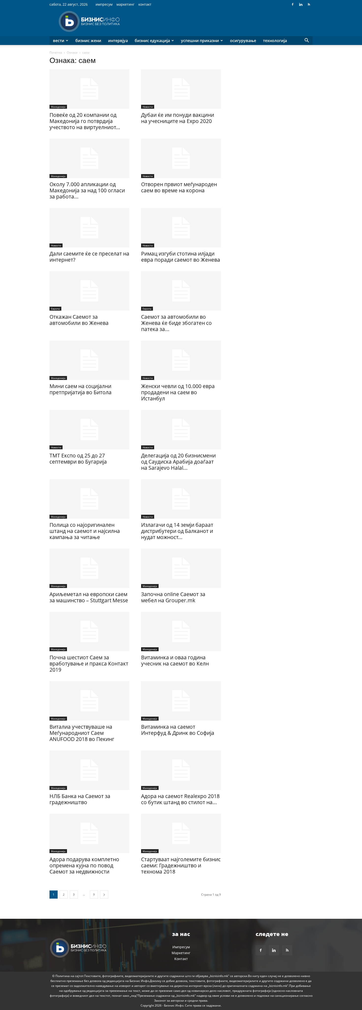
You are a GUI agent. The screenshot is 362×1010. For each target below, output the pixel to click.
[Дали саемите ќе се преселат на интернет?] (89, 227)
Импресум (104, 4)
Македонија (58, 106)
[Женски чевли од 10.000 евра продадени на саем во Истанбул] (181, 360)
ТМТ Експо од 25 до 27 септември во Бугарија (78, 458)
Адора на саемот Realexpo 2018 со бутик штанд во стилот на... (180, 799)
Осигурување (243, 40)
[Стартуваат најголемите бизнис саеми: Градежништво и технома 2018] (181, 833)
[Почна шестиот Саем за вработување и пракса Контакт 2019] (89, 631)
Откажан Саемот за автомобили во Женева (79, 319)
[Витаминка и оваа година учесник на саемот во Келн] (181, 631)
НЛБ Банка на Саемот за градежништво (79, 799)
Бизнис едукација (152, 40)
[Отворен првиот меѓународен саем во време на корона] (181, 158)
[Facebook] (292, 4)
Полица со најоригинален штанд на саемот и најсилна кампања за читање (84, 531)
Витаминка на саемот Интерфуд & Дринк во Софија (177, 729)
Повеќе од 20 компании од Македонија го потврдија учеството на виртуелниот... (84, 121)
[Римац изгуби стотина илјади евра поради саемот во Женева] (181, 227)
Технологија (275, 40)
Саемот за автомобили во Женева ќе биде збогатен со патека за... (176, 322)
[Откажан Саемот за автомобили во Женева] (89, 291)
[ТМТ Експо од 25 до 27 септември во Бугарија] (89, 429)
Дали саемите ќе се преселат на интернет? (89, 256)
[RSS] (309, 4)
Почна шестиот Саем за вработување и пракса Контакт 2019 (88, 663)
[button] (307, 41)
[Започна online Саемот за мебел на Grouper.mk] (181, 568)
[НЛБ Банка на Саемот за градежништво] (89, 770)
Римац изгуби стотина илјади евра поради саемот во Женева (180, 256)
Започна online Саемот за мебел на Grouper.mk (173, 597)
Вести (58, 40)
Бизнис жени (88, 40)
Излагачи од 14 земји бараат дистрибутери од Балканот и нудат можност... (177, 531)
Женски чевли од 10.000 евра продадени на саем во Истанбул (178, 392)
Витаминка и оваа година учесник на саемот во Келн (175, 660)
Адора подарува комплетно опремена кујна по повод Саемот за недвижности (84, 865)
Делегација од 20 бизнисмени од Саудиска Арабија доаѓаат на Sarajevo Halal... (178, 461)
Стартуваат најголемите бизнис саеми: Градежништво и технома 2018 (181, 865)
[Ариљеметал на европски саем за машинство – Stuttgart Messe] (89, 568)
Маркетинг (125, 4)
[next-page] (104, 894)
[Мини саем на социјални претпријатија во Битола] (89, 360)
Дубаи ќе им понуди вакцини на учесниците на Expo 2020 (177, 117)
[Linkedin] (300, 4)
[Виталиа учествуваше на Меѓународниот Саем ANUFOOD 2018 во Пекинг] (89, 701)
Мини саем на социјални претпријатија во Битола (80, 389)
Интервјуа (118, 40)
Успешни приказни (200, 40)
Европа (55, 308)
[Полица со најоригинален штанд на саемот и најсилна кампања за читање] (89, 499)
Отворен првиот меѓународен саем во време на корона (179, 187)
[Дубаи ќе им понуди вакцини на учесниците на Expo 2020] (181, 89)
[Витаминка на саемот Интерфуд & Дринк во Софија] (181, 701)
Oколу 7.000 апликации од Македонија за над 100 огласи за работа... (87, 190)
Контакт (144, 4)
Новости (148, 106)
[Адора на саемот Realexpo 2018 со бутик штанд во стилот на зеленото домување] (181, 770)
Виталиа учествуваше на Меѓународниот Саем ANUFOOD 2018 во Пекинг (81, 732)
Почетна (55, 52)
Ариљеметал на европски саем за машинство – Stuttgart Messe (88, 597)
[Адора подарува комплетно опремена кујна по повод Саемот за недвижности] (89, 833)
